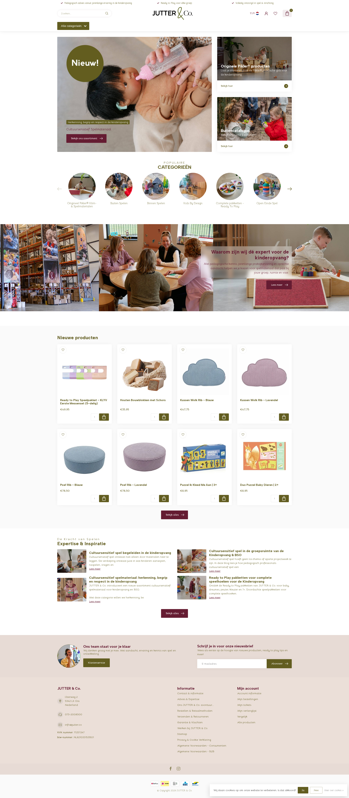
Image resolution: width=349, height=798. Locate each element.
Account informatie (249, 693)
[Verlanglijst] (275, 13)
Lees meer (95, 568)
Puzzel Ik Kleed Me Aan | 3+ (198, 485)
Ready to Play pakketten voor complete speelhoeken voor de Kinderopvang (240, 580)
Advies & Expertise (188, 699)
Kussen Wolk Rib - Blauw (197, 400)
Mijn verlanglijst (246, 710)
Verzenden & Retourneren (193, 716)
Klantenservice (96, 662)
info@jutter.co (73, 724)
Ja (303, 790)
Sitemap (182, 734)
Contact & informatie (190, 693)
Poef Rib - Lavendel (133, 485)
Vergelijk (242, 716)
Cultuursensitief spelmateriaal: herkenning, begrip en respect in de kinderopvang (128, 580)
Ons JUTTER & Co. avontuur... (195, 705)
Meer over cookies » (334, 790)
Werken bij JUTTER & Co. (192, 728)
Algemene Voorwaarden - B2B (195, 751)
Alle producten (246, 722)
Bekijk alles (172, 514)
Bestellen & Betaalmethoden (194, 710)
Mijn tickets (244, 705)
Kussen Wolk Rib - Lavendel (259, 400)
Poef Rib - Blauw (71, 485)
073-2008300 (73, 714)
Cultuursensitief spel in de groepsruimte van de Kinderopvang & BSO (246, 553)
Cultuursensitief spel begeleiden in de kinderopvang (130, 553)
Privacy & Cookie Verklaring (194, 739)
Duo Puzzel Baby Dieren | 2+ (259, 485)
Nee (316, 790)
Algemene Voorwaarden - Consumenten (201, 745)
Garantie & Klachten (190, 722)
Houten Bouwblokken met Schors (143, 400)
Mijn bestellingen (247, 699)
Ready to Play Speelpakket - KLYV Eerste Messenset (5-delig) (83, 402)
